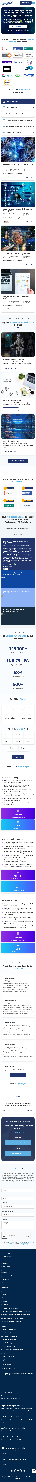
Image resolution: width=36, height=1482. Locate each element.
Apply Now (29, 177)
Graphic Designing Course (9, 1353)
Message (4, 1219)
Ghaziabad (4, 1410)
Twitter (4, 1294)
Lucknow (20, 1410)
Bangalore (16, 1408)
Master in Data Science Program (11, 1321)
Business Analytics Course (9, 1339)
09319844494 (25, 1474)
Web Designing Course (8, 1346)
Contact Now (26, 2)
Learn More (29, 1110)
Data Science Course (8, 1332)
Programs (5, 1263)
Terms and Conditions (8, 1276)
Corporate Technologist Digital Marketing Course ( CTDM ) (17, 210)
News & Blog (6, 1266)
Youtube (4, 1298)
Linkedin (4, 1301)
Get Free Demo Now (10, 368)
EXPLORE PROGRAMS (17, 26)
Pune (29, 1410)
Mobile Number (6, 1203)
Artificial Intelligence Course (10, 1336)
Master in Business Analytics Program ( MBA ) (16, 297)
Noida (7, 1408)
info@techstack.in (18, 1153)
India (25, 1410)
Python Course (6, 1360)
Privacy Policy (24, 1244)
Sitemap (4, 1282)
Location (4, 1260)
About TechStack (7, 1256)
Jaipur (10, 1410)
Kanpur (15, 1410)
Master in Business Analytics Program (13, 1318)
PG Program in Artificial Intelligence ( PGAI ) (18, 165)
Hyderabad (30, 1419)
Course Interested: (7, 1211)
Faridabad (29, 1408)
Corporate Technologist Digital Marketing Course (16, 1314)
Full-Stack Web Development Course (12, 1349)
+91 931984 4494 (18, 1142)
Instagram (5, 1304)
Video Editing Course (8, 1356)
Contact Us (5, 1272)
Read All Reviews (18, 1075)
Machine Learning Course (9, 1343)
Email (3, 1195)
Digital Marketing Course (9, 1329)
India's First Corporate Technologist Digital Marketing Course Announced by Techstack (18, 1104)
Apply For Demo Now (17, 460)
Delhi (2, 1408)
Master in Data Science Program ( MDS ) (17, 254)
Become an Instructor (8, 1270)
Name (3, 1187)
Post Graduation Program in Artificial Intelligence (16, 1311)
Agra (11, 1408)
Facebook (5, 1291)
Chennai (23, 1408)
